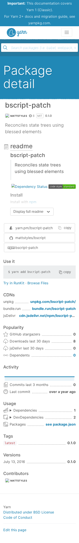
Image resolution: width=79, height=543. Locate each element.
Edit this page (14, 530)
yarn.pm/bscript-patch (34, 228)
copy (67, 228)
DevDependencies (28, 417)
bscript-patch (26, 247)
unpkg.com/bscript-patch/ (53, 301)
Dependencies (25, 410)
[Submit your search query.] (5, 47)
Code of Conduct (17, 517)
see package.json (61, 424)
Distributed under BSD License (28, 512)
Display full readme (28, 211)
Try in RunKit (13, 283)
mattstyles (18, 115)
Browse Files (37, 283)
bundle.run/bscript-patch (54, 308)
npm (32, 202)
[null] (29, 186)
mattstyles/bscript (30, 238)
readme (21, 146)
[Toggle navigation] (66, 32)
